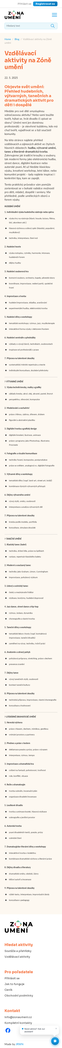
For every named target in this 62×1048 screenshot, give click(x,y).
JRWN (19, 1044)
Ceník (8, 990)
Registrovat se (45, 3)
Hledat (52, 26)
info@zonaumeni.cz (18, 1017)
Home (8, 39)
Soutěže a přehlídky (18, 951)
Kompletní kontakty (18, 1023)
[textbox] (31, 26)
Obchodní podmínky (19, 995)
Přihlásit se (24, 3)
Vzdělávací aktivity (17, 956)
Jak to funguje (14, 984)
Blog (17, 39)
